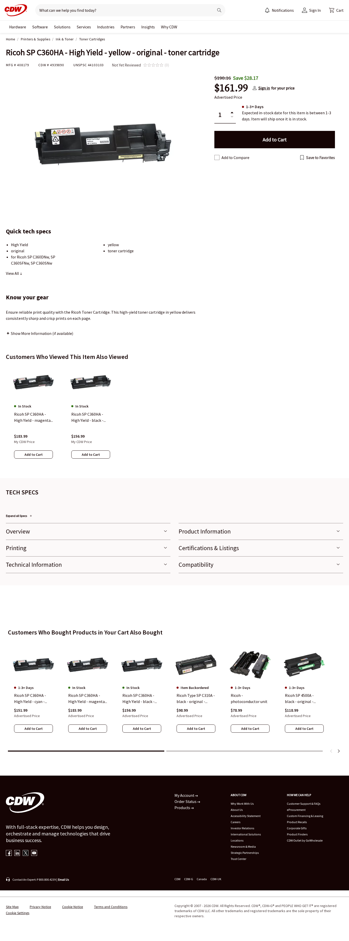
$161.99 (231, 88)
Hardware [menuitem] (17, 26)
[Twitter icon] (26, 853)
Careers (235, 822)
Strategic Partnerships (245, 853)
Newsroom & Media (243, 846)
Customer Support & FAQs (303, 804)
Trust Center (238, 859)
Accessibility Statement (246, 816)
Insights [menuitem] (148, 26)
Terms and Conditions (110, 906)
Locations (237, 840)
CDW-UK (216, 879)
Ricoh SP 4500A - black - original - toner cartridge (299, 699)
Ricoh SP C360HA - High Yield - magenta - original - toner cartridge (87, 699)
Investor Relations (242, 828)
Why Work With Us (242, 804)
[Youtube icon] (34, 853)
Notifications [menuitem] (283, 10)
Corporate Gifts (297, 828)
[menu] (279, 10)
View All (13, 273)
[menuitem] (267, 10)
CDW (177, 879)
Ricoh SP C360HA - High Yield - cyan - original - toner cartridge (30, 699)
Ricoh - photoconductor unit (249, 698)
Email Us (63, 879)
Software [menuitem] (40, 26)
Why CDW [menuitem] (169, 26)
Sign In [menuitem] (315, 10)
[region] (174, 417)
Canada (202, 879)
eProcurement (296, 810)
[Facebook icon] (9, 853)
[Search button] (219, 10)
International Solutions (246, 834)
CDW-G (188, 879)
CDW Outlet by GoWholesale (305, 840)
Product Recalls (297, 822)
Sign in (264, 87)
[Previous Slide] (331, 751)
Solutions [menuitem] (62, 26)
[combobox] (122, 10)
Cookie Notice (72, 906)
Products (183, 807)
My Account (185, 795)
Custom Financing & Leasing (305, 816)
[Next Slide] (338, 751)
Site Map (12, 906)
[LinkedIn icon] (17, 853)
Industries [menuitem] (105, 26)
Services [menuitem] (84, 26)
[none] (17, 27)
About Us (237, 810)
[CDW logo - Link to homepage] (14, 10)
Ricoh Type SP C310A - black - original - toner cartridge (196, 699)
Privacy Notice (40, 906)
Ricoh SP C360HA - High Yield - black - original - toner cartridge (138, 699)
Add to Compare (235, 157)
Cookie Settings (17, 913)
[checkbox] (216, 157)
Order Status (186, 801)
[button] (336, 10)
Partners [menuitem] (128, 26)
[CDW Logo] (14, 10)
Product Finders (297, 834)
